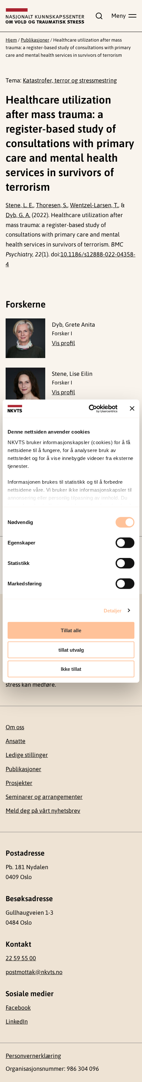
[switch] (125, 543)
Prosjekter (19, 782)
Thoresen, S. (51, 205)
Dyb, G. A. (18, 215)
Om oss (15, 727)
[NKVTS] (45, 16)
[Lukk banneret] (132, 408)
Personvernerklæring (33, 1055)
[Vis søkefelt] (97, 16)
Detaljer (113, 610)
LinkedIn (17, 1021)
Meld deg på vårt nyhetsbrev (43, 810)
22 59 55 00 (21, 958)
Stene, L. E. (19, 205)
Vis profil (63, 343)
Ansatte (15, 741)
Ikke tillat (71, 669)
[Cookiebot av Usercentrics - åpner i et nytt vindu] (89, 408)
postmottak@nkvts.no (34, 971)
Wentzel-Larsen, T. (94, 205)
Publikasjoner (35, 40)
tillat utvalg (71, 649)
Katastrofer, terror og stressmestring (70, 80)
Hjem (11, 40)
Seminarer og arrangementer (44, 796)
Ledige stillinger (27, 754)
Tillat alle (71, 630)
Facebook (18, 1007)
